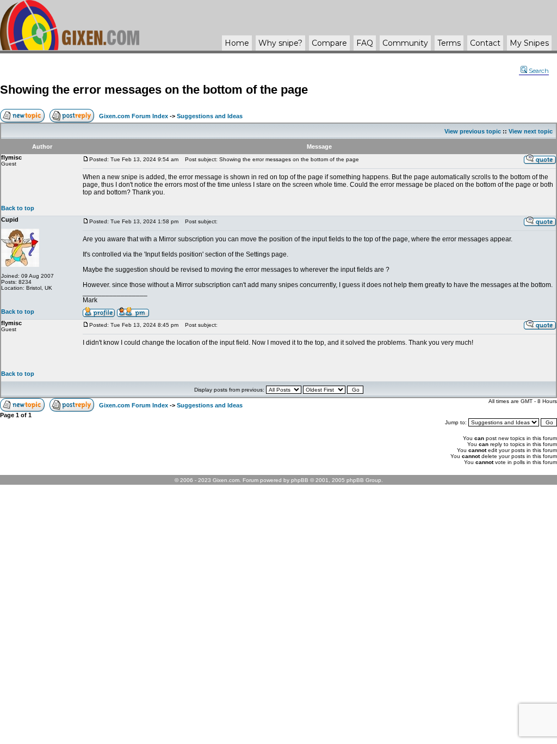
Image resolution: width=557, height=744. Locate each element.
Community (405, 43)
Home (237, 43)
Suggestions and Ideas (210, 116)
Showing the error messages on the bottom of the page (154, 89)
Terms (449, 43)
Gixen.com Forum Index (133, 116)
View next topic (531, 131)
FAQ (364, 43)
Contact (485, 43)
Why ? (280, 43)
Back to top (17, 208)
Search (539, 71)
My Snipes (529, 43)
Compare (329, 43)
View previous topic (472, 131)
